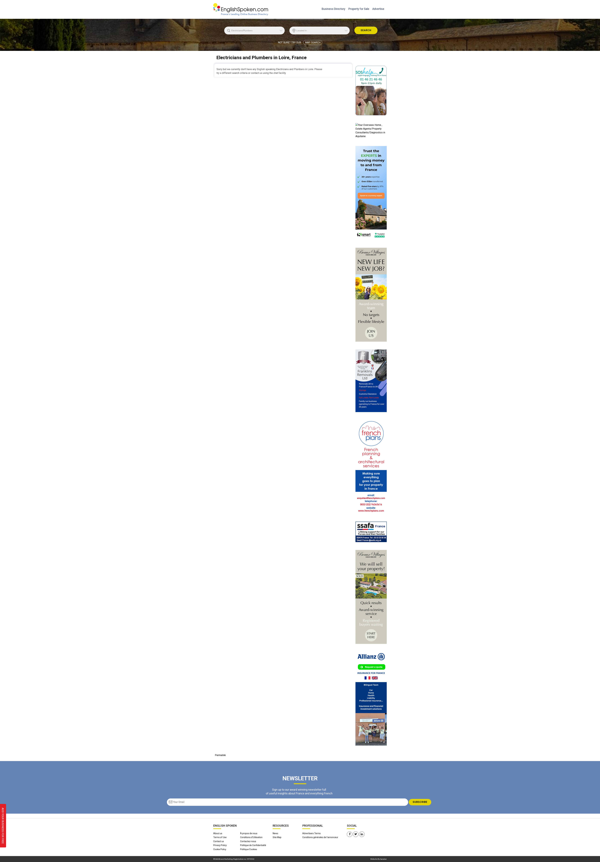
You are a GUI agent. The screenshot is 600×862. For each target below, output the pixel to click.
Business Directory (333, 8)
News (275, 833)
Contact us (218, 841)
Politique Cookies (248, 849)
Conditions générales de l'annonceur (320, 837)
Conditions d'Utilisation (251, 837)
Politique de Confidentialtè (253, 845)
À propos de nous (248, 833)
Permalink (220, 755)
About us (217, 833)
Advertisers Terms (311, 833)
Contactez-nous (248, 841)
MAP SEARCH (312, 42)
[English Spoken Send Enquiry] (371, 531)
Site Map (277, 837)
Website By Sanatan (378, 859)
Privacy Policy (220, 845)
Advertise (378, 8)
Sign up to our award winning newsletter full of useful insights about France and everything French (299, 791)
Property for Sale (358, 8)
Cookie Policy (219, 849)
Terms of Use (220, 837)
